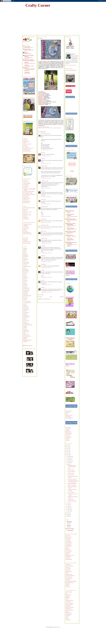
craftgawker (26, 65)
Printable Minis (25, 197)
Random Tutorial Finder (70, 582)
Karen (42, 152)
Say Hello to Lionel (71, 473)
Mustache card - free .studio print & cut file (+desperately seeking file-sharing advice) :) (29, 69)
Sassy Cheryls (68, 436)
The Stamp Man (41, 104)
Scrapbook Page (26, 323)
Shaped (24, 329)
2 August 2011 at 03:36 (46, 267)
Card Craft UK (68, 538)
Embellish (25, 229)
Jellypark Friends (46, 61)
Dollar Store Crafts (69, 574)
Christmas (24, 263)
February (69, 509)
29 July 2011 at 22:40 (46, 196)
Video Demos (68, 586)
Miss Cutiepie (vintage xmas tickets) (29, 194)
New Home (25, 308)
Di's (23, 267)
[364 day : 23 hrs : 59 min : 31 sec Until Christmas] (72, 172)
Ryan (24, 319)
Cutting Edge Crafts (69, 545)
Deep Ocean (40, 99)
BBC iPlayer (68, 596)
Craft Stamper (25, 225)
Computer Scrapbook (26, 183)
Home (51, 296)
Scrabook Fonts (25, 199)
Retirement (25, 317)
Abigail (24, 248)
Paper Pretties (25, 309)
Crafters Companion (70, 528)
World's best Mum (27, 73)
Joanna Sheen (69, 521)
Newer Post (40, 296)
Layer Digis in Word (69, 578)
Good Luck (25, 287)
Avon (66, 593)
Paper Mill (67, 553)
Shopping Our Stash (41, 101)
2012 (68, 453)
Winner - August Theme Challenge (72, 216)
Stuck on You (69, 211)
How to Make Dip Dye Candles (29, 66)
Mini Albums (25, 231)
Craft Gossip (68, 567)
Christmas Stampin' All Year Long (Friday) (72, 243)
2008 (68, 516)
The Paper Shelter (26, 336)
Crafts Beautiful (25, 226)
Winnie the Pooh (26, 218)
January (69, 510)
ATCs (24, 251)
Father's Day (25, 277)
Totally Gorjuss (41, 93)
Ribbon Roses (68, 584)
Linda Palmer (43, 238)
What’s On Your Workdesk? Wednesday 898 (28, 58)
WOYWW (24, 341)
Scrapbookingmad (70, 530)
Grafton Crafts (68, 549)
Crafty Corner (37, 5)
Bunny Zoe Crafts (69, 537)
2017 (68, 445)
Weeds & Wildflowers (69, 417)
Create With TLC (26, 184)
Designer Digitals (68, 411)
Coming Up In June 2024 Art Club (29, 63)
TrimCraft (69, 525)
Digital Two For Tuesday (27, 211)
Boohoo (67, 598)
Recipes (67, 611)
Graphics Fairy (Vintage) (27, 214)
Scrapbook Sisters (41, 103)
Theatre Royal (68, 615)
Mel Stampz (26, 67)
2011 (68, 454)
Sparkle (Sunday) (70, 238)
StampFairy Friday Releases (72, 483)
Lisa (41, 280)
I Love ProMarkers (41, 95)
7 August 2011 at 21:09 (46, 292)
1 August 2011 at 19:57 (46, 261)
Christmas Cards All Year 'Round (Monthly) (71, 224)
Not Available (69, 522)
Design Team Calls (69, 571)
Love (24, 304)
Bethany (24, 253)
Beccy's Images (25, 209)
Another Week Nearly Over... (72, 500)
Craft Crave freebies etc (69, 565)
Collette (42, 199)
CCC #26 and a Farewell (70, 239)
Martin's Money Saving (69, 607)
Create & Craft (68, 570)
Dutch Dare (40, 102)
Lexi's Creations (26, 301)
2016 (68, 446)
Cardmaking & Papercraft (27, 224)
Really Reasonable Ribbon (29, 59)
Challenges (25, 262)
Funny (24, 283)
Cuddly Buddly (68, 427)
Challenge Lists (68, 564)
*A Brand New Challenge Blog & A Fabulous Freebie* (73, 481)
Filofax (24, 278)
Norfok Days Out (68, 608)
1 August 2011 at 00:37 (46, 243)
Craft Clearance (68, 539)
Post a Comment (41, 294)
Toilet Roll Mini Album (27, 150)
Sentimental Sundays (26, 324)
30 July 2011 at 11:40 (46, 228)
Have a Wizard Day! (71, 492)
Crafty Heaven (27, 72)
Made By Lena (56, 627)
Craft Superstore (68, 541)
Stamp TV (67, 585)
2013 (68, 451)
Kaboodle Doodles (26, 295)
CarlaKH (42, 264)
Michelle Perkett (68, 431)
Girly (24, 285)
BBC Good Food (68, 594)
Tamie (42, 255)
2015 (68, 448)
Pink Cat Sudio (68, 434)
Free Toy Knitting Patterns (70, 575)
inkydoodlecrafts (44, 225)
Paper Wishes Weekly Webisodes (71, 581)
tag (23, 333)
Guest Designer (25, 288)
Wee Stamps (68, 440)
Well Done (25, 338)
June (69, 503)
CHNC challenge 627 (70, 232)
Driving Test (25, 271)
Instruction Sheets (69, 577)
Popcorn (24, 313)
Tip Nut (67, 617)
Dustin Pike (25, 187)
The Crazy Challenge (42, 94)
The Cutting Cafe (68, 437)
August (69, 462)
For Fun (24, 280)
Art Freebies (25, 180)
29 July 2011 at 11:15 (46, 149)
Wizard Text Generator (27, 243)
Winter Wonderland (70, 228)
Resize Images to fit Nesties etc (28, 148)
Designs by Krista (26, 266)
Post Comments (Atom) (46, 298)
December (69, 456)
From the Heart (68, 429)
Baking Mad (68, 597)
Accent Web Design (69, 591)
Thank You (25, 334)
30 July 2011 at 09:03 (46, 216)
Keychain (24, 297)
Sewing (24, 326)
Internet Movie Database (70, 603)
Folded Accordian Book (27, 144)
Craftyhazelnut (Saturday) (71, 231)
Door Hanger (25, 270)
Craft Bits (24, 142)
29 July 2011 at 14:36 (46, 178)
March (69, 507)
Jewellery (24, 294)
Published (24, 315)
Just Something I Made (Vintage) (28, 191)
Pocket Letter (25, 312)
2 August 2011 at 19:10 (46, 277)
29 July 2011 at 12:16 (46, 155)
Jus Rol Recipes (68, 605)
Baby (24, 252)
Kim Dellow (26, 62)
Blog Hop (24, 256)
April (69, 506)
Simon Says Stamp (27, 49)
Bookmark (25, 259)
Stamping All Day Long (70, 555)
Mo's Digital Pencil (69, 433)
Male (24, 305)
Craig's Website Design (69, 600)
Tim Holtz (26, 52)
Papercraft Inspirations (27, 232)
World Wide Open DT (26, 340)
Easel (24, 274)
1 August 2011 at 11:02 (46, 252)
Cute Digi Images (26, 186)
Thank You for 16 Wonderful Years (29, 60)
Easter (24, 276)
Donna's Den (25, 269)
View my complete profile (71, 65)
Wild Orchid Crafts (69, 559)
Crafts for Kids (68, 568)
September (70, 461)
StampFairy (25, 331)
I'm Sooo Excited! (70, 499)
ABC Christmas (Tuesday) (71, 219)
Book (24, 258)
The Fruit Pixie (68, 556)
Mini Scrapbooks (26, 146)
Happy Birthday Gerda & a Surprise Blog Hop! (72, 466)
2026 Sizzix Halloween (27, 53)
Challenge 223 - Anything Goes (71, 236)
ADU (24, 249)
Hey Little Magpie (69, 550)
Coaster (24, 265)
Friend (24, 281)
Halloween (25, 291)
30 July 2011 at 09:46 (46, 222)
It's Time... (40, 38)
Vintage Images (25, 217)
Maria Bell (25, 145)
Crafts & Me (40, 92)
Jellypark (24, 292)
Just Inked (67, 430)
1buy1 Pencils (68, 535)
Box (24, 260)
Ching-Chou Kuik (26, 181)
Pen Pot (24, 310)
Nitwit (67, 413)
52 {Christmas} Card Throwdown (70, 215)
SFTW (24, 327)
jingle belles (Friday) (70, 210)
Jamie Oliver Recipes (69, 604)
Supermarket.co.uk (69, 612)
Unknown (42, 219)
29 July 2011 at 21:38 (46, 188)
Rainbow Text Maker (26, 241)
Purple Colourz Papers (27, 198)
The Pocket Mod (68, 614)
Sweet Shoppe (68, 416)
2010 (68, 512)
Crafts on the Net (26, 228)
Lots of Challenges (26, 302)
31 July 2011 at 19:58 (46, 235)
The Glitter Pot (68, 557)
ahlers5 (42, 158)
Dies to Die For (68, 546)
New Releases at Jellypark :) (72, 479)
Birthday (24, 255)
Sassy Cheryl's (25, 320)
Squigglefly (25, 330)
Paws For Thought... (71, 474)
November (69, 457)
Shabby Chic (25, 216)
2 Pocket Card (25, 139)
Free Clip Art (25, 213)
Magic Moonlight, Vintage (27, 192)
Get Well (24, 284)
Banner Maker (25, 239)
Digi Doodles (40, 96)
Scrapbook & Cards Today (27, 233)
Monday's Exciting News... (72, 485)
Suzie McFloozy (43, 180)
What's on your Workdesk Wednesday (28, 56)
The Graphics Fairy (26, 202)
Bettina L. (42, 231)
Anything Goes (41, 98)
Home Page (68, 526)
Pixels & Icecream (26, 195)
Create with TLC (27, 46)
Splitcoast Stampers (26, 149)
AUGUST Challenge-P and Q (71, 225)
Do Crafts (67, 572)
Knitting (24, 298)
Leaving (24, 299)
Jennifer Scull (43, 165)
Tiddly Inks (68, 438)
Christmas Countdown (72, 163)
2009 (68, 514)
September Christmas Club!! (28, 47)
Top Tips (67, 618)
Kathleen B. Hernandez (45, 133)
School (24, 322)
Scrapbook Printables (26, 201)
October (69, 459)
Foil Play (67, 548)
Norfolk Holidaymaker (69, 610)
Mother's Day (25, 306)
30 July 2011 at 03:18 (46, 203)
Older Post (61, 296)
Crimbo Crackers (70, 235)
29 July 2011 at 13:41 (46, 163)
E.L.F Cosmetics (68, 601)
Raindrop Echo (25, 316)
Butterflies (25, 210)
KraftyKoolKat (43, 206)
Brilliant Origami (26, 141)
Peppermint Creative (69, 415)
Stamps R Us (40, 97)
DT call (24, 273)
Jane (42, 287)
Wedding (24, 337)
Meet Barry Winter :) (71, 469)
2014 (68, 450)
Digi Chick (67, 412)
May (69, 504)
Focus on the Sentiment (71, 471)
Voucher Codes (68, 619)
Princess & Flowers (44, 63)
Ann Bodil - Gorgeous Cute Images (29, 207)
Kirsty (42, 190)
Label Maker (25, 240)
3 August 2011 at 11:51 (46, 284)
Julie (42, 270)
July (68, 464)
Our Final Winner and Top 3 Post (72, 229)
